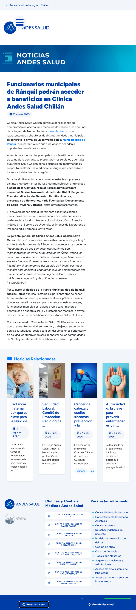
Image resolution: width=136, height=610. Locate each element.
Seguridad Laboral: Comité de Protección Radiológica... (51, 414)
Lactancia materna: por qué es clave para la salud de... (20, 412)
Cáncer (81, 470)
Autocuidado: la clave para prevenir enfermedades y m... (116, 414)
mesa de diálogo (58, 131)
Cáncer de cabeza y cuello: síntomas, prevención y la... (83, 414)
